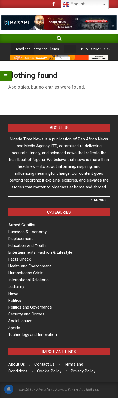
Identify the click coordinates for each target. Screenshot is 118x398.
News (13, 293)
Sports (14, 327)
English (77, 4)
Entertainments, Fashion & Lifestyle (40, 252)
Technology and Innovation (32, 334)
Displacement (20, 238)
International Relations (28, 279)
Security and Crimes (26, 314)
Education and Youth (27, 245)
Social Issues (20, 320)
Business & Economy (27, 231)
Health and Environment (29, 266)
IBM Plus (93, 389)
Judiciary (16, 286)
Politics (14, 300)
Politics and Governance (30, 307)
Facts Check (19, 259)
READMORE (98, 200)
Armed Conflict (21, 224)
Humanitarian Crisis (25, 272)
